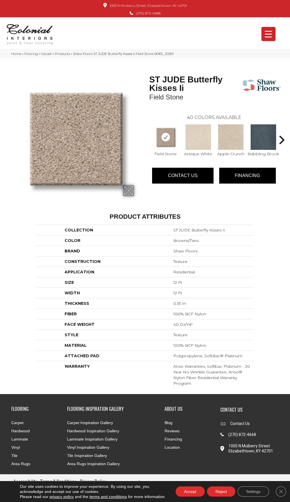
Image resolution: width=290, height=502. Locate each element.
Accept (190, 491)
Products (62, 54)
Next (281, 131)
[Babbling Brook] (263, 137)
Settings (253, 491)
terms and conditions (108, 496)
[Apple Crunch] (231, 137)
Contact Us (183, 175)
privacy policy (62, 496)
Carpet (46, 54)
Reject (221, 491)
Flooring (31, 54)
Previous (146, 131)
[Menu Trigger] (268, 34)
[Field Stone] (166, 137)
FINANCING (247, 175)
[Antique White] (198, 137)
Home (16, 54)
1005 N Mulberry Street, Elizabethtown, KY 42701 (148, 5)
